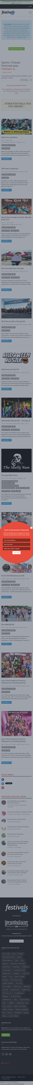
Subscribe (16, 552)
